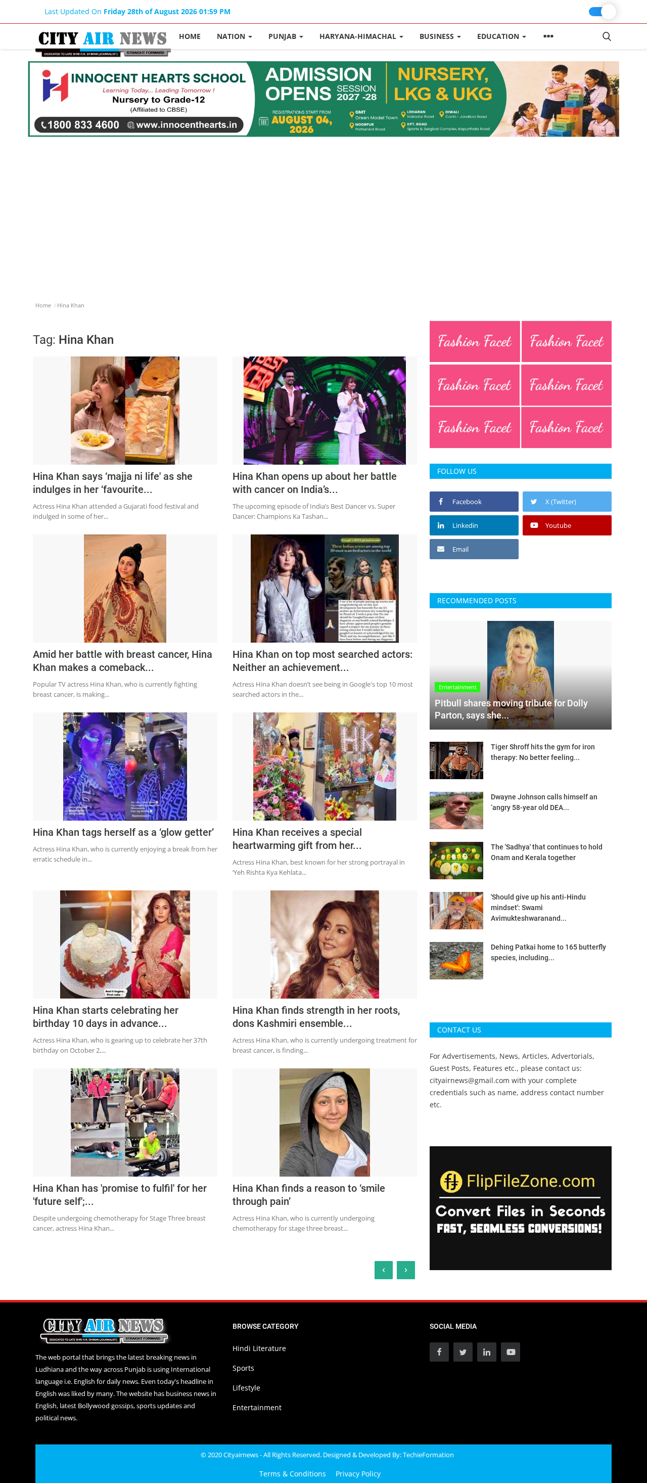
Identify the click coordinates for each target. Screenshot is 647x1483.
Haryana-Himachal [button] (358, 36)
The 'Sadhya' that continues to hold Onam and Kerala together (547, 852)
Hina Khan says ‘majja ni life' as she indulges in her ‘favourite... (113, 483)
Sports (243, 1368)
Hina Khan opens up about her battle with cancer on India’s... (315, 483)
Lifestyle (246, 1387)
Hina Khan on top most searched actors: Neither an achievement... (322, 660)
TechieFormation (428, 1454)
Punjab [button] (283, 36)
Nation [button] (232, 36)
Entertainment (257, 1407)
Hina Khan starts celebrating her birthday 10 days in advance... (105, 1016)
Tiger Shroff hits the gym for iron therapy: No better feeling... (543, 752)
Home (190, 36)
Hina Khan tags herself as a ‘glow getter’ (123, 832)
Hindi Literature (259, 1348)
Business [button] (438, 36)
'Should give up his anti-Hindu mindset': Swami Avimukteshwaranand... (538, 907)
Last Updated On (137, 11)
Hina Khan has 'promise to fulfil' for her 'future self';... (120, 1194)
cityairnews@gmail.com (470, 1080)
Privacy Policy (358, 1473)
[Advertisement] (323, 213)
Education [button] (499, 36)
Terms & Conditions (292, 1473)
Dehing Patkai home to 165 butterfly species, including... (548, 952)
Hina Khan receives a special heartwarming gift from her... (297, 838)
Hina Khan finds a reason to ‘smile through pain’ (309, 1194)
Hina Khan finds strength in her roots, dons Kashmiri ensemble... (316, 1016)
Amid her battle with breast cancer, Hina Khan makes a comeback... (122, 660)
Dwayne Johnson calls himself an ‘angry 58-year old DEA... (544, 802)
